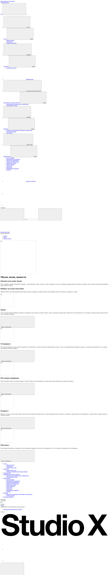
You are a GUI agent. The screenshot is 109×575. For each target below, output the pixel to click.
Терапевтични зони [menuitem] (11, 68)
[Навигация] (14, 9)
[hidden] (12, 568)
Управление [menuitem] (10, 41)
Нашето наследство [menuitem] (11, 43)
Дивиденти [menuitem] (9, 165)
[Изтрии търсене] (50, 214)
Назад (31, 39)
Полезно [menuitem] (9, 169)
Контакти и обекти (31, 181)
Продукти (28, 54)
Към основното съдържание (8, 1)
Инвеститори (29, 144)
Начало (5, 236)
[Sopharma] (5, 2)
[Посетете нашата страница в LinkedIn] (15, 205)
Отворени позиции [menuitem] (11, 131)
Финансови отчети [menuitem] (11, 163)
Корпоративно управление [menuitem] (13, 159)
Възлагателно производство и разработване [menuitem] (18, 104)
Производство (29, 79)
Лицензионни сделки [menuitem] (12, 105)
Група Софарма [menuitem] (10, 157)
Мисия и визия (7, 238)
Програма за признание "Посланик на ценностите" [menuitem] (19, 130)
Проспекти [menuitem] (9, 167)
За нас (28, 27)
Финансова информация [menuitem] (13, 160)
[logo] (2, 505)
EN (1, 14)
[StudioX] (54, 536)
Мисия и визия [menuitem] (10, 40)
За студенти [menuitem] (9, 133)
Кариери (28, 117)
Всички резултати (5, 232)
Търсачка (3, 207)
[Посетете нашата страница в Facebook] (15, 193)
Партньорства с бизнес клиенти (33, 91)
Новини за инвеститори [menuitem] (13, 161)
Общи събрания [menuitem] (11, 164)
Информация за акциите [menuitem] (13, 168)
